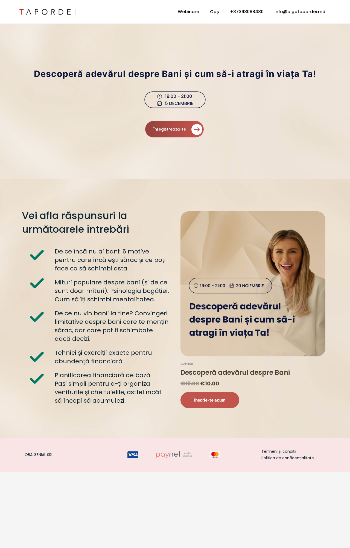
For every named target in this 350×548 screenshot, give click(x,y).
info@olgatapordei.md (300, 11)
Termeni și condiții (278, 451)
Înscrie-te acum (210, 400)
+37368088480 (247, 11)
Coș (214, 11)
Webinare (188, 11)
